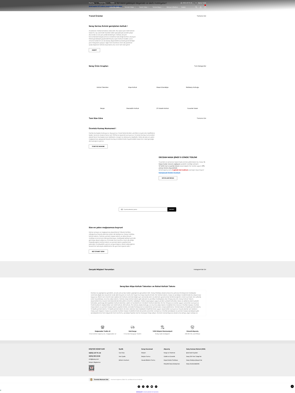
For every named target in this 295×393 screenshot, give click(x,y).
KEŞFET (94, 50)
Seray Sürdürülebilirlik (192, 364)
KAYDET (171, 209)
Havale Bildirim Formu (148, 360)
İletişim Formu (145, 356)
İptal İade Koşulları (192, 353)
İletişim (143, 353)
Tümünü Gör (201, 16)
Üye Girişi (121, 353)
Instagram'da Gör (200, 269)
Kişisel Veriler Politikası (171, 360)
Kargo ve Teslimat (169, 353)
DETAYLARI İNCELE (168, 178)
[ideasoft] (139, 392)
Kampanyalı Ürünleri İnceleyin (169, 173)
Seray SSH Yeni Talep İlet (193, 356)
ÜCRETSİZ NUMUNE (98, 146)
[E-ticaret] (147, 392)
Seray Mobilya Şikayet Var (194, 360)
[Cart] (205, 7)
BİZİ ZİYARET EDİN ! (98, 251)
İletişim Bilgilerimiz (94, 362)
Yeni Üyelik (122, 356)
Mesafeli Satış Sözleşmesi (172, 364)
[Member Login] (201, 7)
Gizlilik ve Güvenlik (169, 356)
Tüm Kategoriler (200, 66)
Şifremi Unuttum (124, 360)
